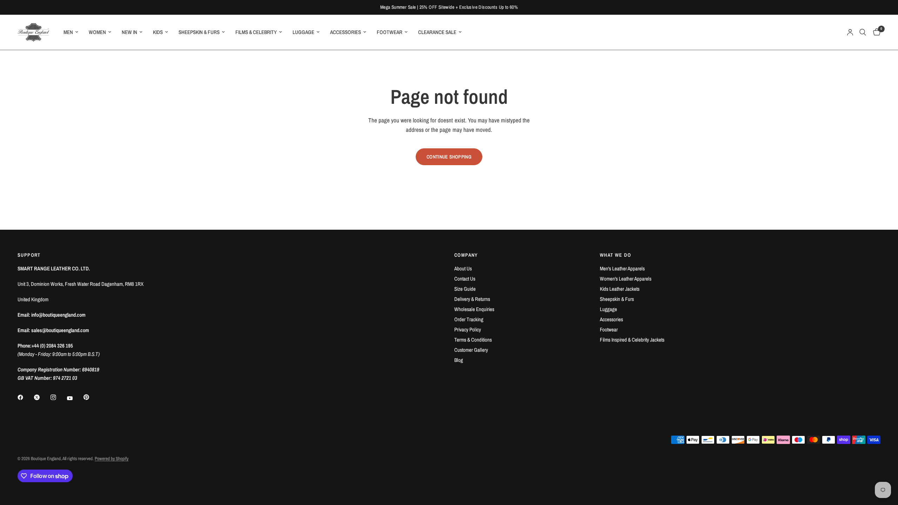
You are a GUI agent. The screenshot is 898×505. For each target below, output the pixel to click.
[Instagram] (58, 397)
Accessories (611, 319)
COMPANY (466, 254)
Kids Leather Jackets (619, 288)
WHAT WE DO (615, 254)
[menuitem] (70, 32)
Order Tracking (468, 319)
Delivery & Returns (472, 299)
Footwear (609, 329)
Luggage (608, 309)
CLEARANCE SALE (437, 32)
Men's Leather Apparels (622, 268)
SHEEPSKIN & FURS (199, 32)
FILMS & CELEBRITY (256, 32)
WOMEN (97, 32)
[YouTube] (74, 398)
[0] (875, 32)
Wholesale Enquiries (474, 309)
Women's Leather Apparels (625, 278)
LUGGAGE (303, 32)
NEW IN (129, 32)
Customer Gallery (471, 350)
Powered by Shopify (111, 459)
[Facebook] (25, 397)
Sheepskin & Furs (617, 299)
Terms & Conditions (473, 339)
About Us (463, 268)
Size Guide (465, 288)
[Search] (863, 32)
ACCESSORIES (345, 32)
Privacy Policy (467, 329)
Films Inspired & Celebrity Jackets (632, 339)
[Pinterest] (91, 397)
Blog (458, 360)
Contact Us (464, 278)
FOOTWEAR (389, 32)
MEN (68, 32)
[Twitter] (41, 397)
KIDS (158, 32)
